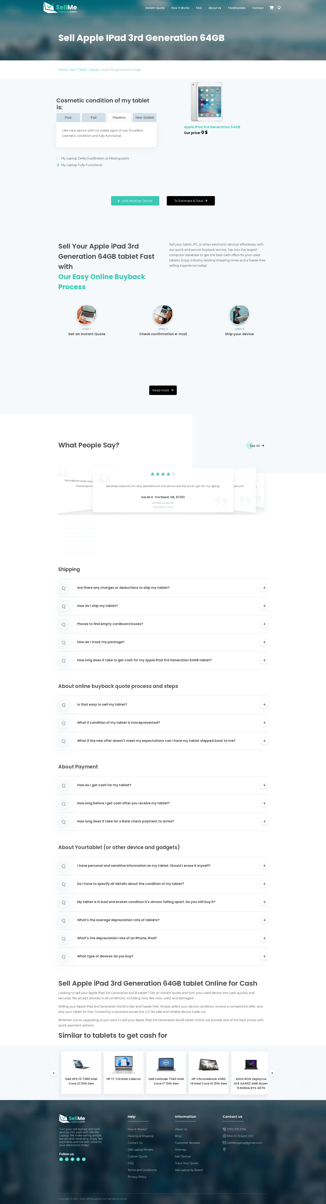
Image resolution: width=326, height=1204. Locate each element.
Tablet (82, 70)
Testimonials (236, 8)
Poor (68, 117)
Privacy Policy (137, 1177)
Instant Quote (155, 8)
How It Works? (137, 1129)
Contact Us (135, 1143)
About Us (214, 8)
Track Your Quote (186, 1163)
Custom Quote (137, 1156)
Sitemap (180, 1149)
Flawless (119, 117)
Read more (161, 390)
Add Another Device (137, 201)
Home (63, 70)
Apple (94, 70)
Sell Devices (183, 1156)
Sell (72, 70)
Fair (94, 117)
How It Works (180, 8)
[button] (67, 489)
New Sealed (144, 117)
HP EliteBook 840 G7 (163, 503)
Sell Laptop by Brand (189, 1170)
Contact (258, 8)
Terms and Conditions (142, 1170)
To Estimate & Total (189, 201)
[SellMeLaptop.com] (60, 12)
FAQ (199, 8)
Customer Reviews (187, 1143)
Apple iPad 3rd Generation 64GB (212, 127)
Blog (178, 1136)
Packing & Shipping (141, 1136)
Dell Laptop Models (140, 1149)
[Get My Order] (279, 8)
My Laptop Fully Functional (81, 165)
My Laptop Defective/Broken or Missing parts (95, 158)
